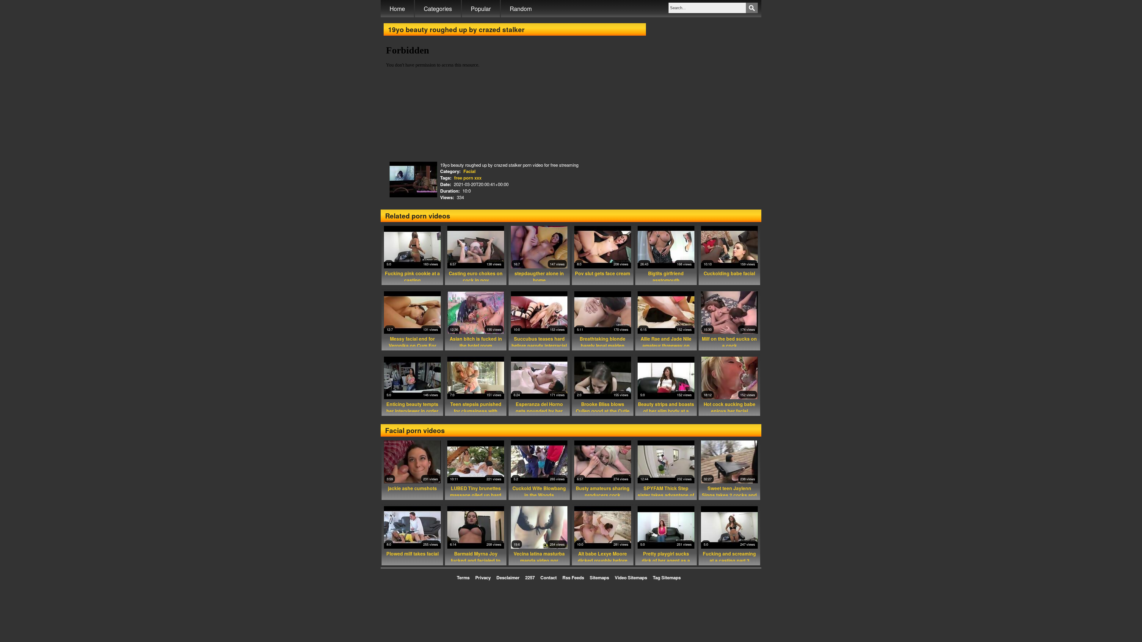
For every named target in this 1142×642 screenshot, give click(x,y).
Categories (438, 8)
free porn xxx (467, 177)
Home (397, 8)
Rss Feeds (573, 577)
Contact (548, 577)
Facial (469, 171)
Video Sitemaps (631, 577)
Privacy (483, 577)
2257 (530, 577)
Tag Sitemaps (667, 577)
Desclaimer (508, 577)
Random (521, 8)
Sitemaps (599, 577)
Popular (481, 8)
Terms (463, 577)
